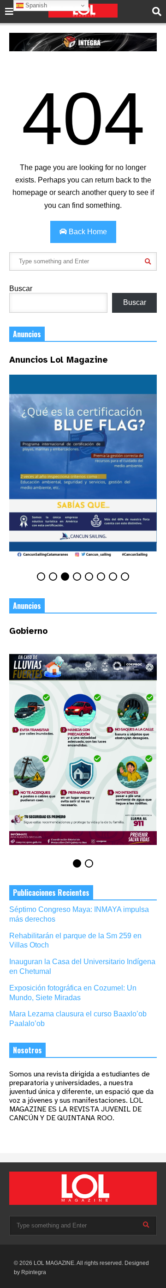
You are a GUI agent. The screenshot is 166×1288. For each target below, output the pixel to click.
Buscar (20, 288)
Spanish (35, 5)
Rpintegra (33, 1272)
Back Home (87, 232)
